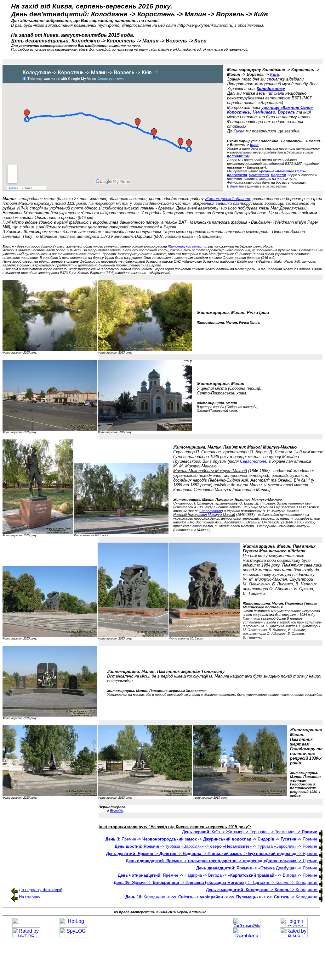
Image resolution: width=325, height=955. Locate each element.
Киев (254, 145)
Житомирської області (227, 198)
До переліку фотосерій (40, 889)
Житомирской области (187, 246)
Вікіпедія (116, 811)
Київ (274, 74)
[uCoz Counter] (26, 926)
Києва (238, 131)
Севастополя (253, 461)
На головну (29, 897)
